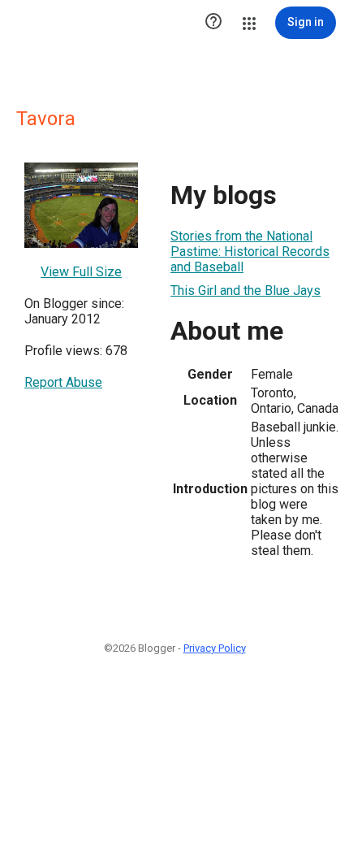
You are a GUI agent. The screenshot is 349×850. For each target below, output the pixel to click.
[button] (213, 22)
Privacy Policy (214, 648)
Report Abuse (63, 382)
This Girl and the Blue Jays (245, 290)
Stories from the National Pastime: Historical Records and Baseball (250, 251)
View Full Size (81, 272)
